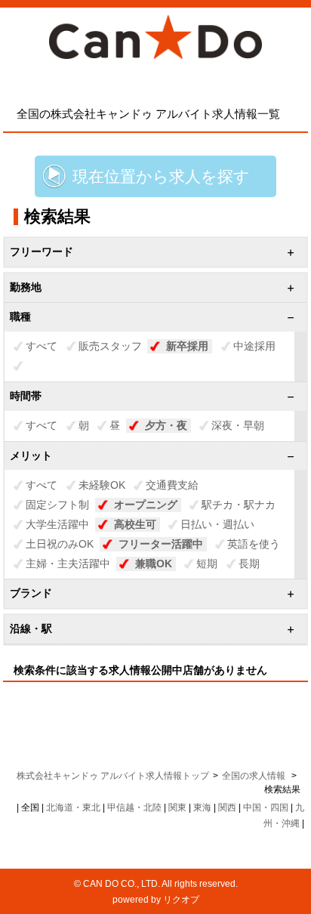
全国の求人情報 (255, 775)
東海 (202, 807)
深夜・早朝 (237, 425)
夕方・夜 (166, 425)
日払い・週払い (217, 524)
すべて (41, 346)
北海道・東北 (73, 807)
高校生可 (135, 524)
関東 (177, 807)
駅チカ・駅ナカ (239, 505)
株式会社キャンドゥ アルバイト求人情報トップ (113, 775)
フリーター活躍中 (161, 544)
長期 (249, 563)
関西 (227, 807)
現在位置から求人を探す (161, 176)
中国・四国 (265, 807)
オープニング (145, 505)
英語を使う (253, 544)
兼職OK (153, 563)
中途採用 (254, 346)
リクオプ (181, 899)
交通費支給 (172, 485)
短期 (206, 563)
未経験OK (102, 485)
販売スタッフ (110, 346)
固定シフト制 (57, 505)
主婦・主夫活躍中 (68, 563)
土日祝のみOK (60, 544)
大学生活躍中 (57, 524)
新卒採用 (187, 346)
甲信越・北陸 (134, 807)
